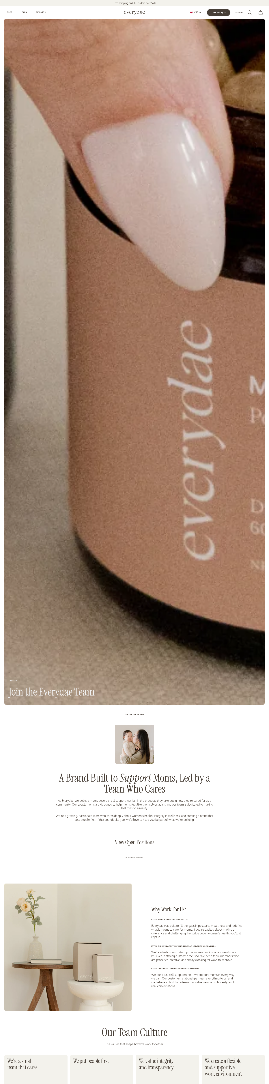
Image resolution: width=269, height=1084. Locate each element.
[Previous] (92, 66)
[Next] (258, 66)
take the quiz (218, 12)
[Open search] (250, 12)
